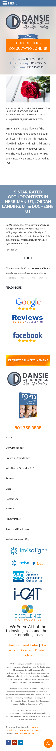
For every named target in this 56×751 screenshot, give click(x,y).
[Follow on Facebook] (8, 742)
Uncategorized (33, 119)
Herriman (13, 645)
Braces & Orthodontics (18, 457)
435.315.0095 (35, 67)
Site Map (10, 508)
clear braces (32, 679)
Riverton (40, 650)
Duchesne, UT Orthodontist (29, 730)
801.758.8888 (34, 59)
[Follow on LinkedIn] (20, 742)
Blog (8, 488)
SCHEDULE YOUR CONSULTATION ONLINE (28, 45)
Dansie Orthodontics (22, 114)
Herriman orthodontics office (22, 716)
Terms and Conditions (17, 528)
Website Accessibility (17, 539)
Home (9, 437)
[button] (5, 3)
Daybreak (28, 655)
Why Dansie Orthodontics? (20, 468)
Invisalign (36, 676)
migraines (39, 682)
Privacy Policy (13, 518)
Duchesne (25, 650)
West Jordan (30, 645)
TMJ (29, 682)
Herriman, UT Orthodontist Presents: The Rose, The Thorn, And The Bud (28, 109)
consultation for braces (31, 713)
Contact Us (12, 498)
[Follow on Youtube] (14, 742)
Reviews (10, 478)
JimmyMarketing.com (25, 733)
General (17, 119)
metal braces (17, 679)
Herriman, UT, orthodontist (25, 667)
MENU (13, 3)
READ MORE (14, 287)
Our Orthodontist (15, 447)
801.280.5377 (38, 63)
